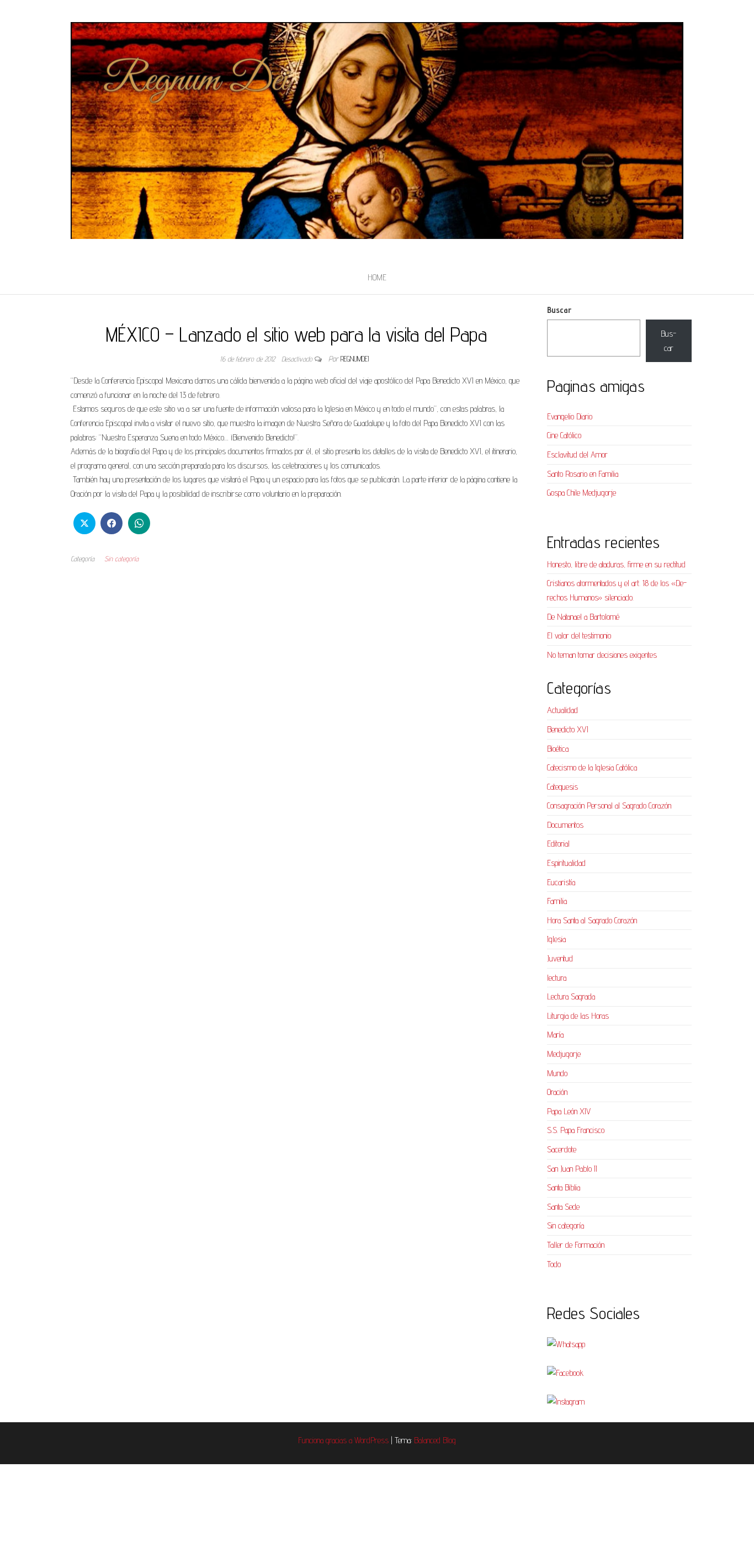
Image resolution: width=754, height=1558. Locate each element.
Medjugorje (564, 1054)
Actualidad (562, 710)
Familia (557, 901)
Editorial (558, 843)
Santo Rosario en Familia (582, 474)
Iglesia (556, 939)
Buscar (559, 310)
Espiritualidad (566, 863)
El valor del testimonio (579, 635)
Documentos (565, 825)
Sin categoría (121, 558)
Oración (557, 1092)
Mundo (557, 1073)
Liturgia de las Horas (578, 1016)
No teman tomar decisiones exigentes (602, 655)
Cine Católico (564, 435)
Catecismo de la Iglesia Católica (592, 767)
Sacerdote (561, 1149)
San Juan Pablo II (572, 1168)
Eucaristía (561, 882)
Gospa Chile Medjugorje (581, 492)
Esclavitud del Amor (577, 454)
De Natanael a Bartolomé (583, 616)
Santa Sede (563, 1206)
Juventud (560, 958)
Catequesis (562, 786)
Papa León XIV (569, 1111)
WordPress (371, 1440)
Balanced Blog (435, 1440)
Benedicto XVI (567, 729)
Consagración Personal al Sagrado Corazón (609, 805)
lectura (556, 977)
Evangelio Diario (569, 416)
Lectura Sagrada (571, 996)
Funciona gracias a (326, 1440)
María (555, 1034)
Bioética (558, 748)
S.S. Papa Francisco (575, 1130)
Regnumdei (355, 358)
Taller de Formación (575, 1245)
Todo (554, 1264)
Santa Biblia (563, 1187)
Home (377, 277)
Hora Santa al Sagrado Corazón (592, 920)
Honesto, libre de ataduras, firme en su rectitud (616, 564)
